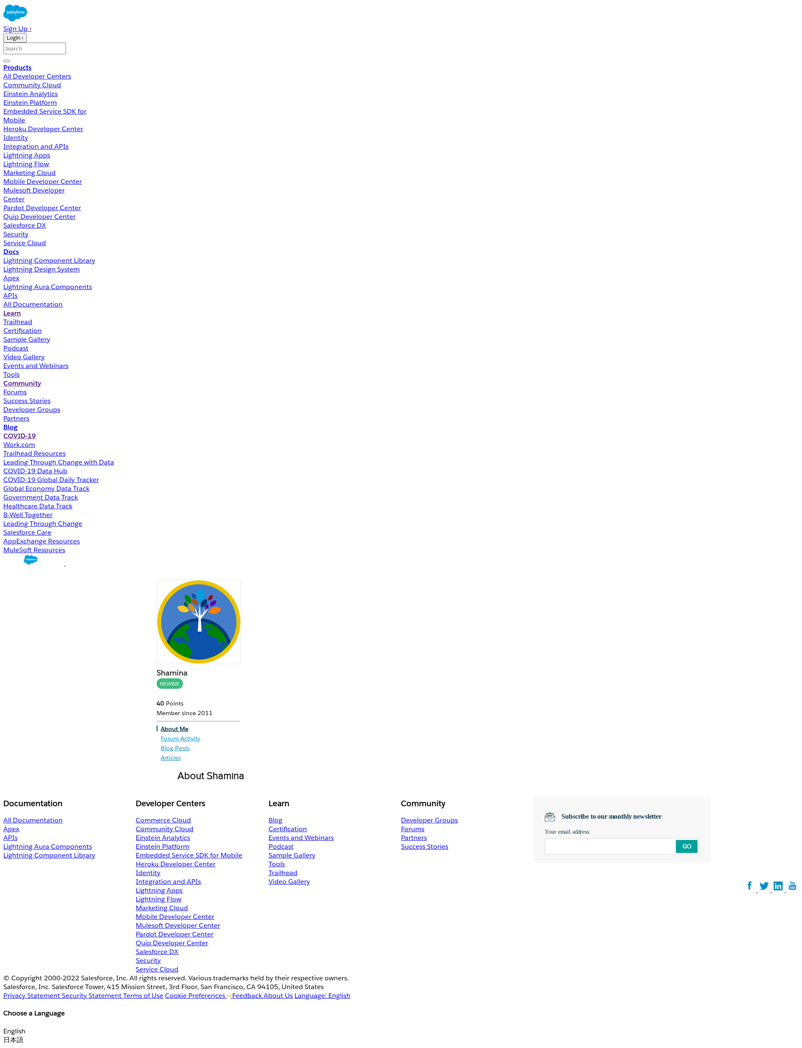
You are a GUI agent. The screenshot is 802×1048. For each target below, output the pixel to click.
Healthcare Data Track (37, 506)
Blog (10, 427)
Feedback (247, 995)
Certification (22, 330)
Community (22, 383)
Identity (15, 137)
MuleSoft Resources (34, 550)
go (687, 846)
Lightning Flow (26, 164)
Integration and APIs (36, 146)
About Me (174, 729)
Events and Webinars (36, 365)
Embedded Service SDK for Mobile (189, 855)
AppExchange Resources (41, 541)
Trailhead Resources (34, 453)
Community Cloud (32, 85)
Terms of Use (143, 995)
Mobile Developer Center (42, 181)
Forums (15, 392)
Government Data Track (40, 497)
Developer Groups (31, 409)
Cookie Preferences (196, 995)
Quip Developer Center (39, 216)
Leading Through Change (42, 523)
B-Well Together (28, 514)
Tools (11, 374)
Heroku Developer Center (43, 128)
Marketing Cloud (29, 172)
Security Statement (92, 995)
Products (17, 67)
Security (15, 234)
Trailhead (17, 321)
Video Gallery (24, 357)
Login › (15, 37)
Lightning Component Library (49, 260)
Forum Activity (180, 738)
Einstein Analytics (30, 93)
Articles (171, 757)
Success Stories (27, 400)
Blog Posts (175, 748)
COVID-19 (19, 435)
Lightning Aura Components (47, 286)
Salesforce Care (27, 532)
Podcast (15, 348)
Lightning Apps (26, 155)
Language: (322, 995)
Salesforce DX (24, 225)
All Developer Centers (37, 76)
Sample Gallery (26, 339)
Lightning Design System (41, 269)
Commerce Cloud (163, 820)
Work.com (19, 444)
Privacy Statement (32, 995)
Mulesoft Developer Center (178, 925)
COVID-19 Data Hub (35, 471)
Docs (11, 251)
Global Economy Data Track (46, 488)
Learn (12, 313)
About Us (278, 995)
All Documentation (33, 304)
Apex (11, 278)
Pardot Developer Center (42, 207)
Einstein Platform (30, 102)
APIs (10, 295)
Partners (16, 418)
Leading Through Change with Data (58, 462)
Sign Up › (17, 28)
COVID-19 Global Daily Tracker (51, 479)
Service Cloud (24, 243)
